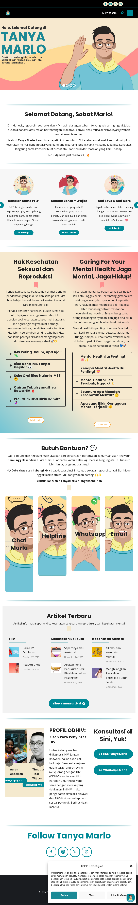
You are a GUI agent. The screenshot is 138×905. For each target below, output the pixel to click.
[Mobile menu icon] (130, 13)
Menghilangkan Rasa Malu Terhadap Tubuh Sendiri (116, 675)
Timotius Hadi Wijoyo (38, 774)
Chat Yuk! (111, 12)
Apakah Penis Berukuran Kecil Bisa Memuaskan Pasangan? (75, 671)
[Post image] (14, 652)
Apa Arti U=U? (31, 664)
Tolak (92, 895)
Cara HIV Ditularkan (29, 650)
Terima (64, 895)
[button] (131, 866)
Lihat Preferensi (119, 895)
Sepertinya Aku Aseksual (73, 650)
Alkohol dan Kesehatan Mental (113, 652)
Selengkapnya (12, 780)
